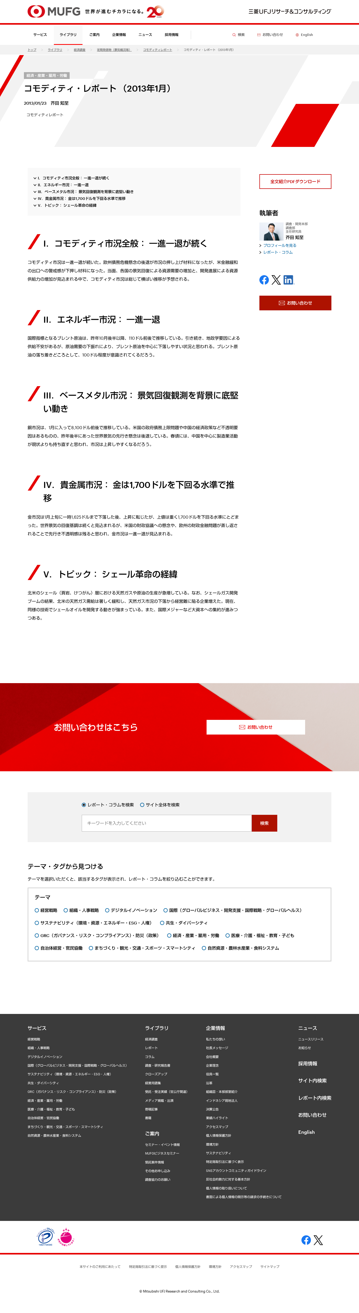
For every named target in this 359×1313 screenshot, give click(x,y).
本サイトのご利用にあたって (100, 1266)
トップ (32, 49)
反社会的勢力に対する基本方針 (228, 1179)
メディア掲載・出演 (159, 1100)
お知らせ (304, 1048)
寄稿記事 (151, 1109)
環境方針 (212, 1144)
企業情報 (215, 1028)
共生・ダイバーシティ (43, 1083)
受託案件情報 (154, 1162)
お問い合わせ (312, 1115)
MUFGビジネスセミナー (162, 1153)
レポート (151, 1048)
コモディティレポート (157, 49)
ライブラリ (55, 49)
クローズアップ (156, 1074)
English (306, 1132)
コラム (150, 1057)
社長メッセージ (217, 1048)
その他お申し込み (157, 1171)
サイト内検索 (312, 1080)
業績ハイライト (217, 1118)
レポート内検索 (314, 1098)
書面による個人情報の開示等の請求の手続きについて (244, 1197)
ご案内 (152, 1133)
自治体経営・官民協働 (43, 1118)
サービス (37, 1028)
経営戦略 (34, 1039)
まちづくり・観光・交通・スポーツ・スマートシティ (65, 1127)
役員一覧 (212, 1074)
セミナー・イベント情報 (162, 1144)
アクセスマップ (217, 1127)
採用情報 (171, 35)
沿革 (209, 1083)
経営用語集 (153, 1083)
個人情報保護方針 (218, 1135)
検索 (264, 823)
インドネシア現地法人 (222, 1100)
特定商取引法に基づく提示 (148, 1266)
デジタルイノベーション (45, 1057)
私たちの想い (215, 1039)
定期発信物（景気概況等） (114, 49)
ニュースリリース (311, 1039)
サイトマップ (269, 1266)
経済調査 (79, 49)
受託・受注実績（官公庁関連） (167, 1091)
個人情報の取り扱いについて (226, 1188)
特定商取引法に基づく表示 (225, 1161)
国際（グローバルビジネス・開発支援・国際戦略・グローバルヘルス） (78, 1065)
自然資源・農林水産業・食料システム (54, 1135)
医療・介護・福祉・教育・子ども (51, 1109)
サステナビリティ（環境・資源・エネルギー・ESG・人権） (70, 1074)
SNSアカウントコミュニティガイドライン (236, 1170)
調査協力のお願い (157, 1179)
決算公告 (212, 1109)
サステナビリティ (218, 1153)
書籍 (148, 1118)
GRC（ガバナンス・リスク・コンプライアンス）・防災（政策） (73, 1091)
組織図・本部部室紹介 (222, 1091)
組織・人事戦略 (39, 1048)
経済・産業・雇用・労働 (47, 75)
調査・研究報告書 (157, 1065)
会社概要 (212, 1057)
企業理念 (212, 1065)
